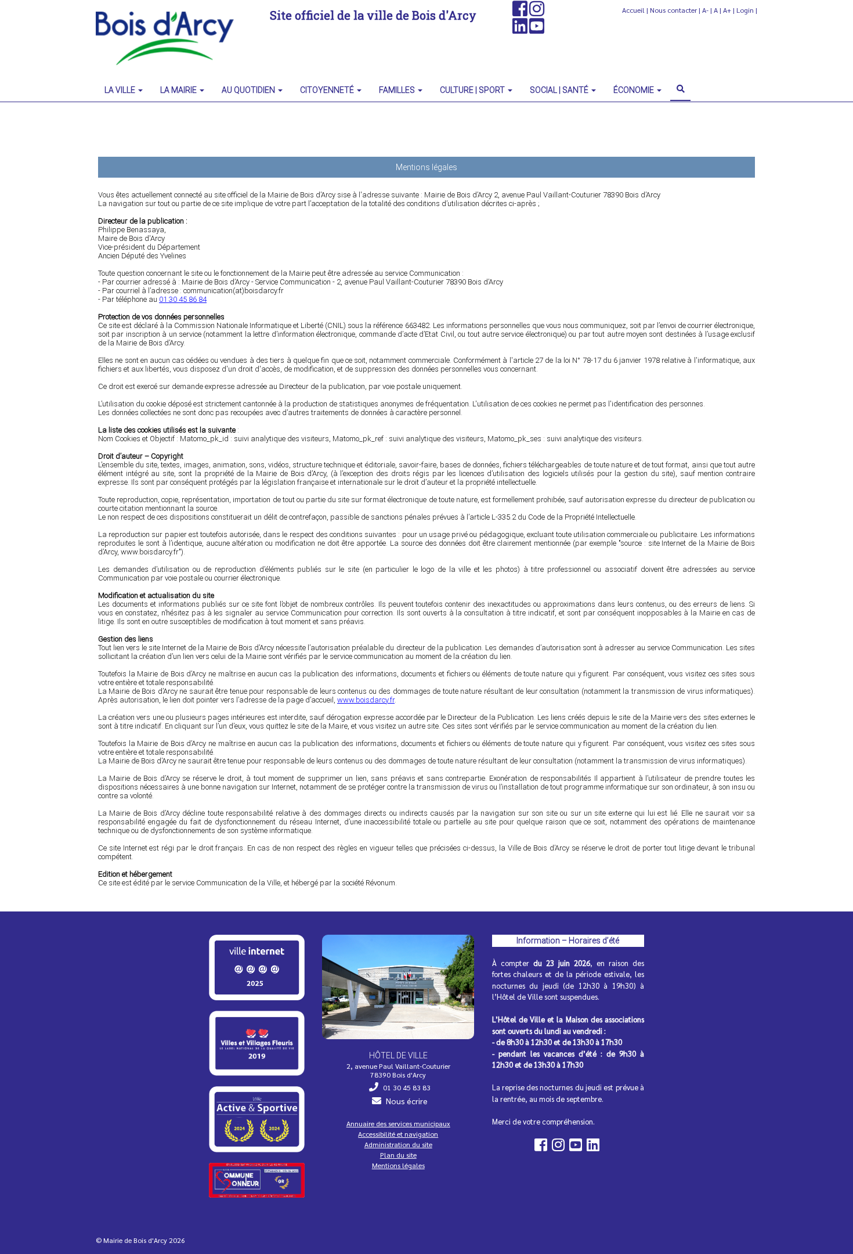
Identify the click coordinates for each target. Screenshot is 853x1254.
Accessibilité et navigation (398, 1133)
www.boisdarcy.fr (366, 700)
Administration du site (398, 1144)
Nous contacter (673, 10)
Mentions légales (398, 1165)
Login (745, 10)
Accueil (633, 10)
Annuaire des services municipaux (398, 1123)
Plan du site (398, 1154)
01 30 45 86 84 (183, 299)
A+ (727, 10)
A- (705, 10)
